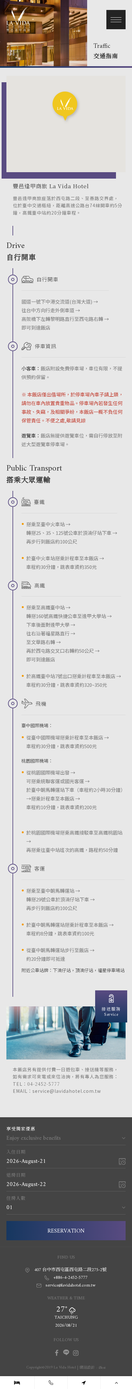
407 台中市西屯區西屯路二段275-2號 (70, 1270)
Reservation (66, 1231)
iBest (102, 1368)
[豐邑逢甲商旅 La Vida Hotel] (18, 29)
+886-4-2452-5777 (70, 1278)
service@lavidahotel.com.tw (70, 1285)
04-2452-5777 (43, 1084)
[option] (66, 33)
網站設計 (87, 1368)
